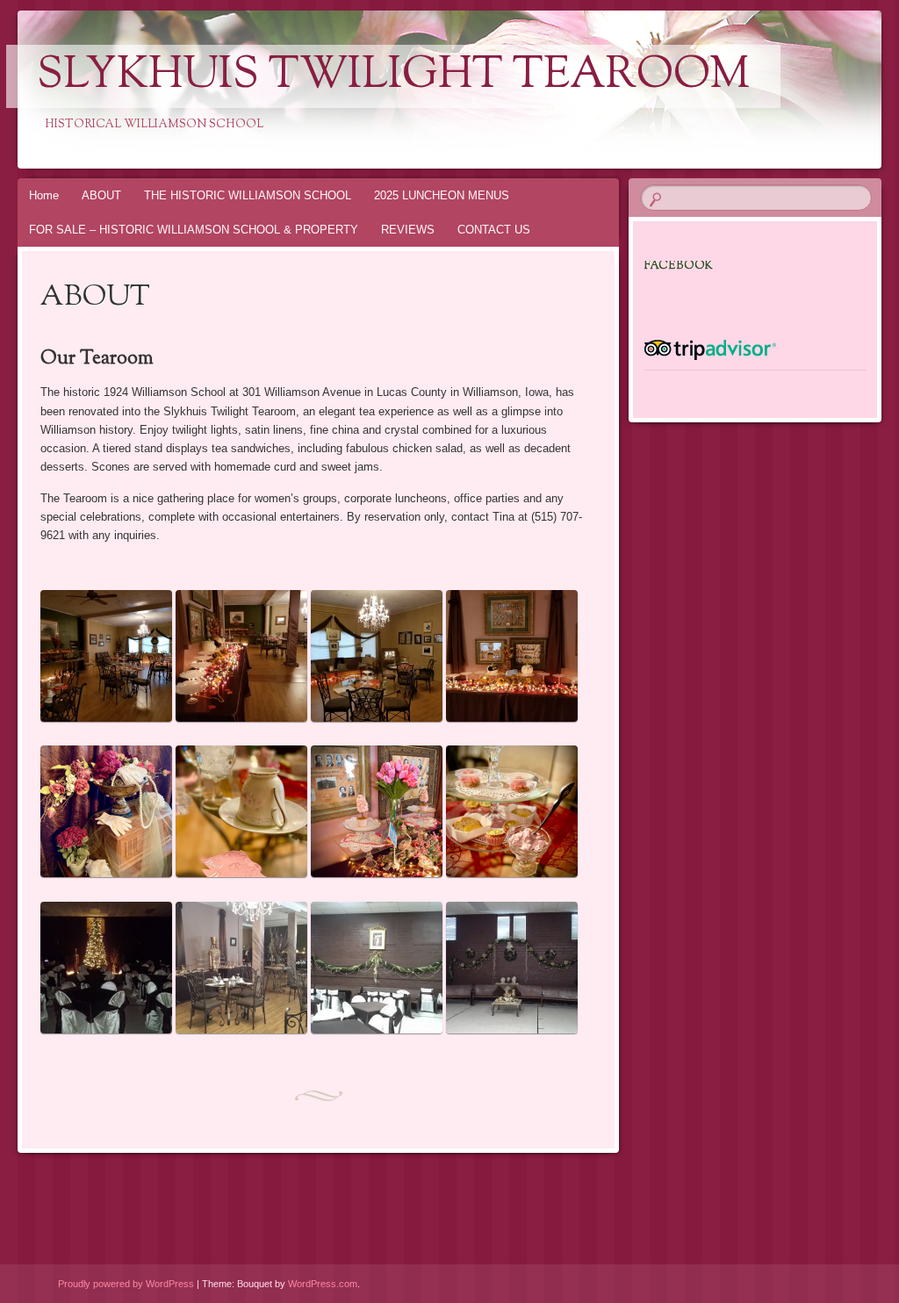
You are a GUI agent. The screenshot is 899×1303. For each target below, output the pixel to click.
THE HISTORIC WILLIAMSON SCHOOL (247, 195)
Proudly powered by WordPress (126, 1283)
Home (44, 195)
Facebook (678, 266)
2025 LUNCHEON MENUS (441, 195)
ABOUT (101, 195)
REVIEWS (408, 229)
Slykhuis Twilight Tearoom (393, 76)
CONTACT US (493, 229)
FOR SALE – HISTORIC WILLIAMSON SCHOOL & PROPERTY (193, 229)
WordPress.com (322, 1283)
